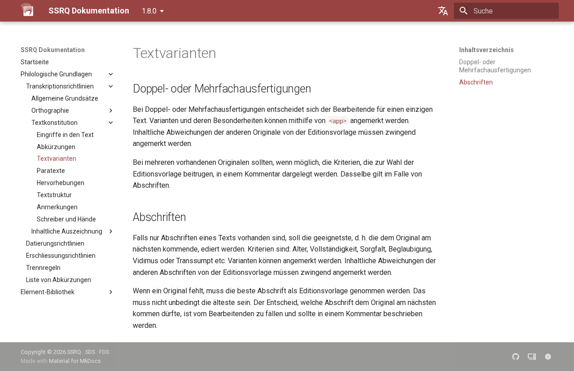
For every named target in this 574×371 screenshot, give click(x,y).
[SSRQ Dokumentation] (27, 11)
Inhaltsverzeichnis (486, 49)
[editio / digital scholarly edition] (532, 356)
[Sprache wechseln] (443, 11)
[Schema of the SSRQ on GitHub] (516, 356)
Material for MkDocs (75, 361)
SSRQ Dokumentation (53, 49)
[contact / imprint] (548, 356)
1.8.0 (149, 11)
